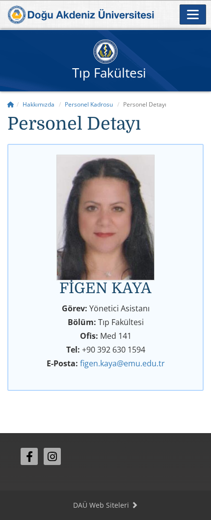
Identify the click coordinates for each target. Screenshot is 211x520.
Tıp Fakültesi (109, 72)
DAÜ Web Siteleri (102, 505)
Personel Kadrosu (89, 104)
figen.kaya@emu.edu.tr (122, 363)
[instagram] (52, 456)
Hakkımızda (38, 104)
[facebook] (29, 456)
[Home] (10, 104)
